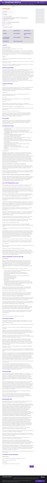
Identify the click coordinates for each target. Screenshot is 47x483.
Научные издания (15, 4)
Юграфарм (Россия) (11, 11)
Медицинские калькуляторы (23, 4)
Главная (3, 6)
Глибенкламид (8, 6)
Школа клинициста (31, 4)
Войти (42, 2)
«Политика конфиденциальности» (17, 476)
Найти (32, 466)
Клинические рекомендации (7, 4)
